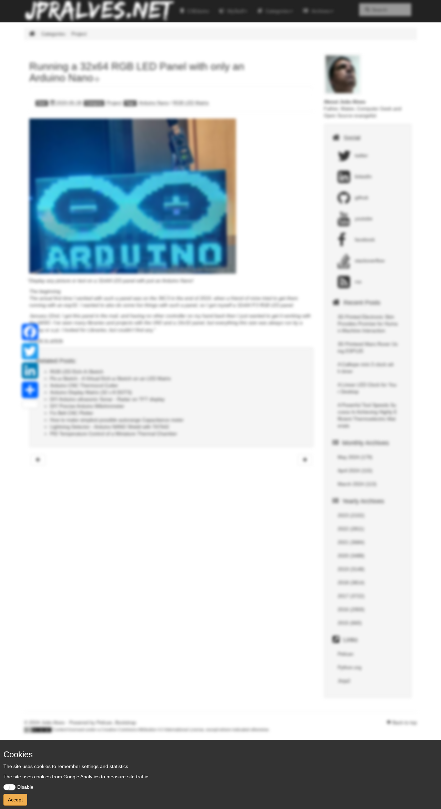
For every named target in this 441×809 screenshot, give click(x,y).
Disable (25, 787)
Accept (15, 799)
